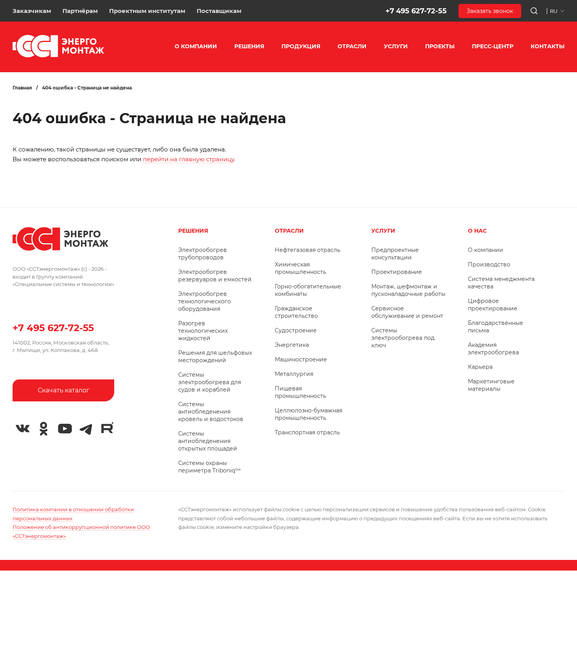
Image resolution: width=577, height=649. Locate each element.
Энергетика (292, 344)
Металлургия (294, 373)
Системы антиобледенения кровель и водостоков (210, 412)
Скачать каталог (63, 390)
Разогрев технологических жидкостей (203, 331)
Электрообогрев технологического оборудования (204, 301)
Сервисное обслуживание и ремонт (407, 312)
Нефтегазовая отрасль (307, 249)
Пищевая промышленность (300, 392)
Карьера (480, 366)
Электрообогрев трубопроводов (202, 253)
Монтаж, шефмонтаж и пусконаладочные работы (408, 290)
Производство (489, 264)
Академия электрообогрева (493, 348)
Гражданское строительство (296, 312)
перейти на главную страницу (188, 159)
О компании (485, 249)
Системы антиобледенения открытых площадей (207, 441)
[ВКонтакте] (22, 429)
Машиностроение (301, 359)
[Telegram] (86, 429)
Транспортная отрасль (307, 432)
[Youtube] (65, 429)
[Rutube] (107, 428)
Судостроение (296, 330)
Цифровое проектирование (492, 304)
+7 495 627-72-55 (416, 11)
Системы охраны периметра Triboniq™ (209, 466)
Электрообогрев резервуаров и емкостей (215, 275)
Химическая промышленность (300, 268)
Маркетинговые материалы (491, 385)
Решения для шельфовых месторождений (215, 356)
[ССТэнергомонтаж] (58, 55)
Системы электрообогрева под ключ (403, 338)
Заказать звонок (490, 11)
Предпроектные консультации (395, 253)
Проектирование (396, 271)
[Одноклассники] (43, 429)
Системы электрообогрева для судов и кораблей (209, 382)
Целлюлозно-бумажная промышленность (308, 414)
